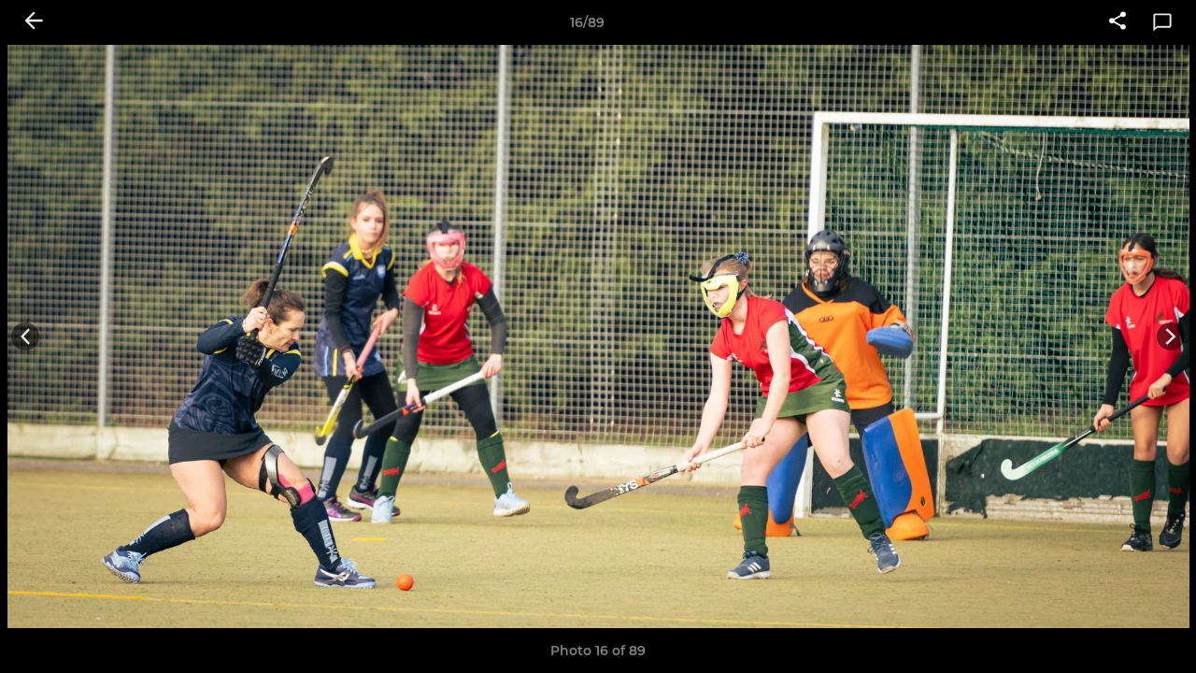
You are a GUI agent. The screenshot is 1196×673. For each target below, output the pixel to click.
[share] (1117, 22)
